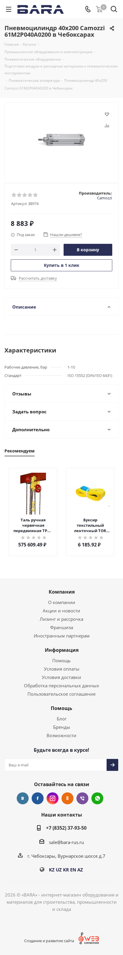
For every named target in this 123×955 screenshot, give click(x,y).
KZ (52, 870)
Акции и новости (61, 611)
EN (73, 870)
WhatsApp (97, 798)
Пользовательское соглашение (61, 694)
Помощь (61, 660)
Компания (62, 592)
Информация (62, 650)
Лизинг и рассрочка (61, 619)
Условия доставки (61, 677)
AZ (80, 870)
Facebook (38, 798)
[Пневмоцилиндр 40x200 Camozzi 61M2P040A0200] (61, 140)
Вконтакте (23, 798)
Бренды (61, 727)
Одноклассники (67, 798)
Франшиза (61, 627)
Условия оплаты (61, 669)
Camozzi (104, 198)
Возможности (61, 735)
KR (66, 870)
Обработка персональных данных (61, 685)
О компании (61, 602)
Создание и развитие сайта (49, 940)
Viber (82, 798)
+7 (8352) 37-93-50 (66, 828)
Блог (62, 719)
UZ (59, 870)
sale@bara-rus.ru (66, 842)
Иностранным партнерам (62, 636)
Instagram (53, 798)
